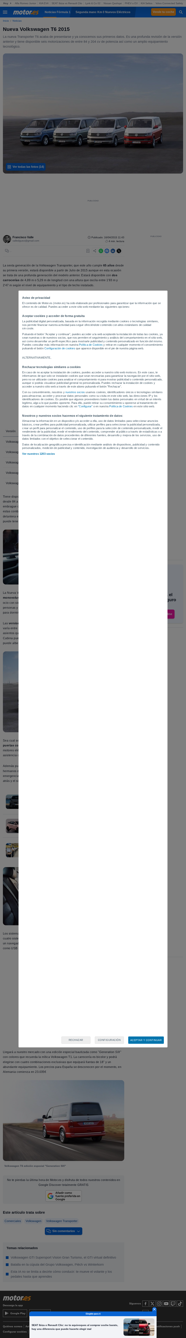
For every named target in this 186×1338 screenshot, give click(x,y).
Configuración (109, 1039)
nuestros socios (75, 392)
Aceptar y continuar (146, 1040)
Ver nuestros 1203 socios (38, 453)
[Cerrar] (154, 1309)
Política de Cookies (91, 344)
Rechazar (76, 1039)
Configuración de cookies (59, 348)
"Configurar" (85, 406)
